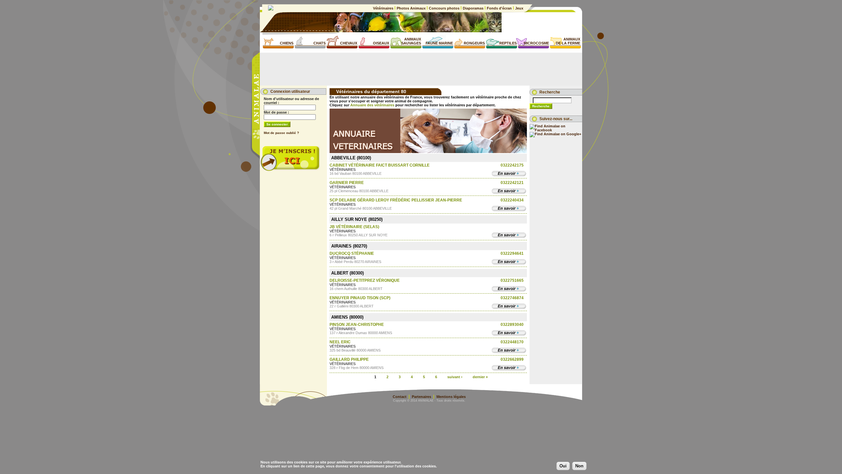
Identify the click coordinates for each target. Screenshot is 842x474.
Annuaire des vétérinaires (372, 105)
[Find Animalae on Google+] (555, 134)
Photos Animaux (411, 8)
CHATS (319, 43)
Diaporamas (473, 8)
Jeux (518, 8)
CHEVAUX (348, 43)
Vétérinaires (383, 8)
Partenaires (421, 397)
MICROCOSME (536, 43)
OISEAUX (381, 43)
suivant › (454, 377)
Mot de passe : (276, 112)
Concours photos (444, 8)
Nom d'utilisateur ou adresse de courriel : (291, 101)
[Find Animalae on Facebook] (556, 130)
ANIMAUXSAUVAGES (411, 41)
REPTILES (508, 43)
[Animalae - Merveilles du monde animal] (270, 9)
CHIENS (286, 43)
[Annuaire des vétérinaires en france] (428, 152)
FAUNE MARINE (439, 43)
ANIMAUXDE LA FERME (568, 41)
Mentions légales (451, 397)
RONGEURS (474, 43)
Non (579, 465)
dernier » (480, 377)
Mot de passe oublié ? (281, 133)
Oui (563, 465)
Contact (400, 397)
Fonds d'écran (499, 8)
